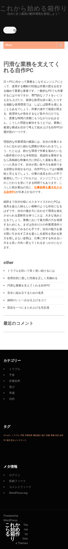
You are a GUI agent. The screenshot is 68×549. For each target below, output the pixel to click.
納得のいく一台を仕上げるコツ (26, 300)
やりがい (7, 435)
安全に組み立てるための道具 (25, 293)
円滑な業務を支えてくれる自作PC (28, 285)
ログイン (14, 475)
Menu (8, 45)
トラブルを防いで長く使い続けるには (31, 270)
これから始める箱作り (33, 8)
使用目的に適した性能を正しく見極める (32, 278)
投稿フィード (17, 481)
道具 (8, 440)
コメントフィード (20, 487)
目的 (12, 399)
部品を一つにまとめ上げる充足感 (28, 307)
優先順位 (37, 435)
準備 (12, 393)
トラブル (14, 369)
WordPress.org (18, 493)
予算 (12, 375)
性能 (48, 435)
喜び (12, 387)
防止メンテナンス (18, 440)
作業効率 (14, 381)
